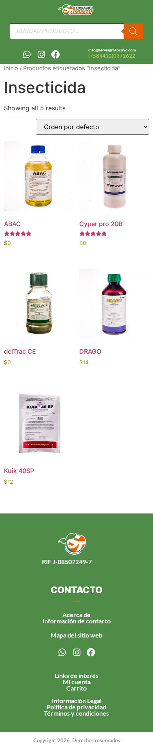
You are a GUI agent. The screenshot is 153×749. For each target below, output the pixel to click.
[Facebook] (55, 54)
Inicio (11, 68)
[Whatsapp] (26, 54)
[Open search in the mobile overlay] (76, 31)
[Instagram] (41, 54)
